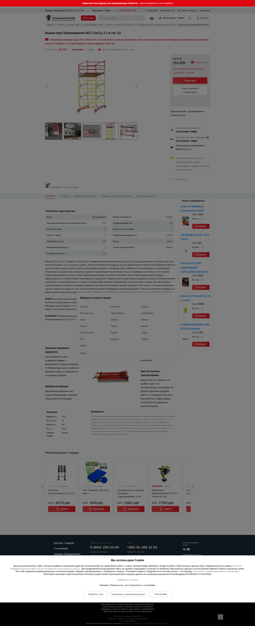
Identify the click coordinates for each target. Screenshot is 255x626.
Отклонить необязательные (128, 594)
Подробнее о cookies (127, 580)
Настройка (161, 594)
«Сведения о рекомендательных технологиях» (216, 571)
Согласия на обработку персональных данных (57, 569)
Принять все (95, 594)
